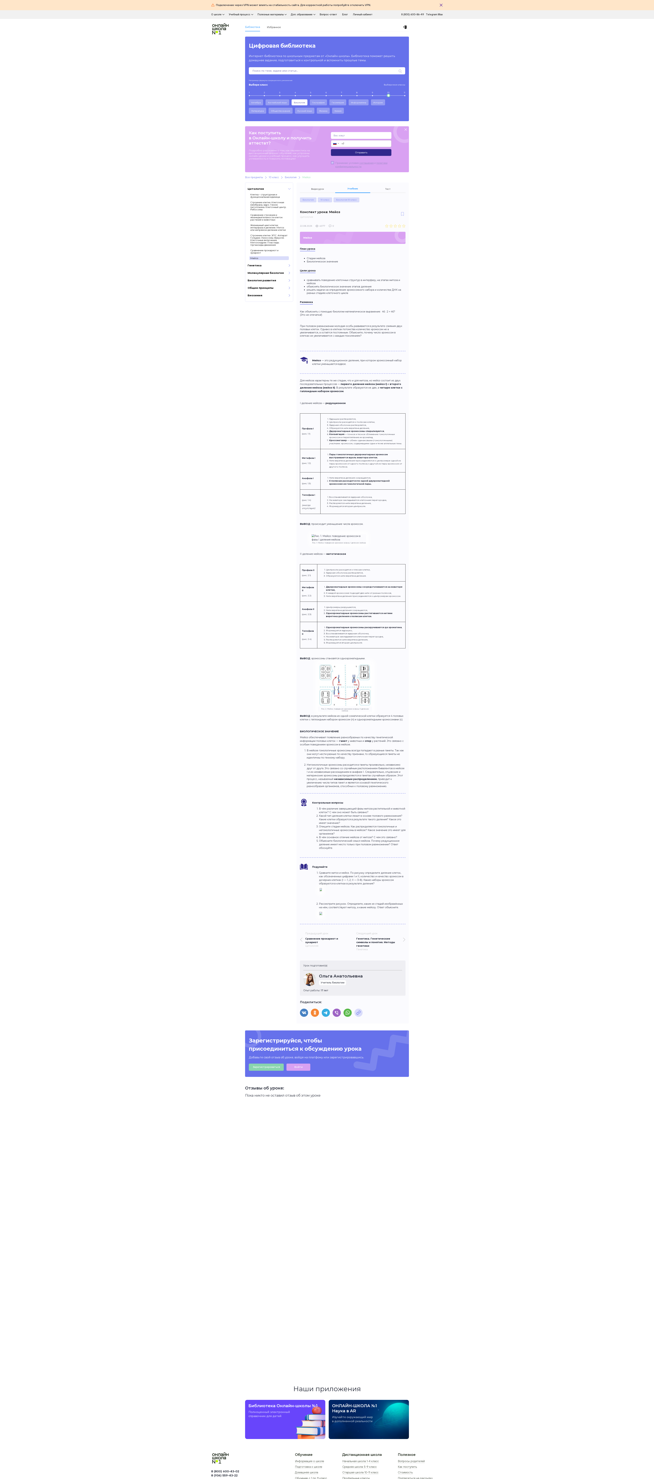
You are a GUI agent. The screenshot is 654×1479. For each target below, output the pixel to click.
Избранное (274, 27)
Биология (299, 102)
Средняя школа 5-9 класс (359, 1466)
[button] (335, 143)
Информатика (358, 102)
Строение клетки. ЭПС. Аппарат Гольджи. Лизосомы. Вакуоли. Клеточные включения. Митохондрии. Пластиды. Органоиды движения (268, 240)
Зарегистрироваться (266, 1067)
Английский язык (277, 102)
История (378, 102)
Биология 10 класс (346, 199)
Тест (388, 189)
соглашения (366, 162)
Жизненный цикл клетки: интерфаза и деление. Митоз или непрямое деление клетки (268, 227)
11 (404, 92)
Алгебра (256, 102)
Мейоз (254, 258)
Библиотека (252, 27)
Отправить (361, 152)
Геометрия (338, 102)
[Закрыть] (441, 5)
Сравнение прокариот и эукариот (264, 251)
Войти (298, 1067)
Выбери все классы (394, 84)
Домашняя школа (306, 1472)
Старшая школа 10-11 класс (360, 1472)
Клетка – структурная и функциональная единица (265, 195)
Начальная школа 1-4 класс (360, 1461)
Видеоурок (317, 189)
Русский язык (304, 111)
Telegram (432, 14)
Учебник (352, 188)
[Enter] (405, 27)
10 (388, 92)
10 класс (325, 199)
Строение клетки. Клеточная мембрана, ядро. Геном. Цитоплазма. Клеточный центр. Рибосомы (268, 206)
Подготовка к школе (308, 1466)
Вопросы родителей (411, 1461)
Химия (337, 111)
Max (440, 14)
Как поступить (407, 1466)
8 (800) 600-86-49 (412, 14)
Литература (257, 111)
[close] (405, 129)
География (318, 102)
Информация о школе (309, 1461)
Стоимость (405, 1472)
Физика (323, 111)
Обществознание (280, 111)
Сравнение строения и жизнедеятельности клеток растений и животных (266, 217)
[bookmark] (402, 214)
